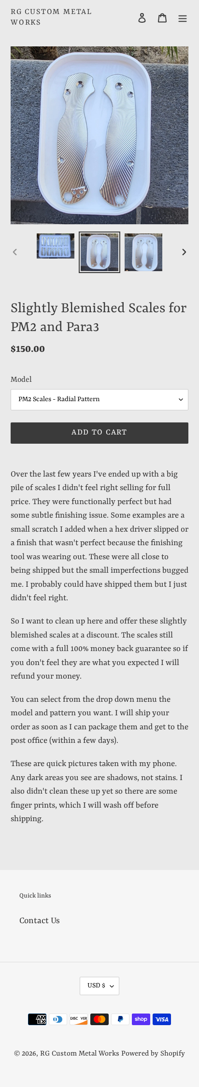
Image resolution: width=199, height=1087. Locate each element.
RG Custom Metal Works (51, 17)
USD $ (96, 985)
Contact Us (39, 921)
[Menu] (182, 18)
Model (21, 380)
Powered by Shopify (153, 1054)
